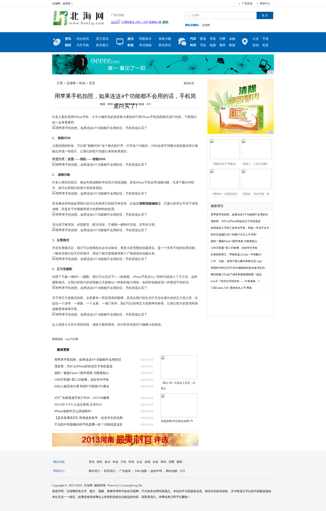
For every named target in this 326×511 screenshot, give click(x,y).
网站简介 (94, 471)
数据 (232, 45)
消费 (222, 38)
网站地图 (171, 471)
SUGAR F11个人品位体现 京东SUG (78, 404)
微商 (222, 45)
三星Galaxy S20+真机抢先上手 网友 (231, 287)
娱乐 (107, 461)
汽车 (123, 461)
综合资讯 (83, 38)
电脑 (213, 45)
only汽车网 (71, 339)
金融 (232, 38)
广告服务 (125, 471)
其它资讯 (102, 38)
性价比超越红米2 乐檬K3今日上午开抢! (234, 234)
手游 (265, 38)
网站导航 (59, 461)
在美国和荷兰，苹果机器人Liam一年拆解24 (236, 254)
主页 (60, 83)
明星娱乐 (145, 38)
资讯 (91, 461)
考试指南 (145, 45)
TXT (182, 471)
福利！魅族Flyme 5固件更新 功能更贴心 (81, 373)
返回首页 (189, 83)
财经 (99, 461)
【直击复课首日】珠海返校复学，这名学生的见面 (88, 418)
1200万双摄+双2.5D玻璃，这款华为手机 (81, 379)
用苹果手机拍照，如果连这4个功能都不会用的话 (87, 359)
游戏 (256, 45)
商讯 (163, 461)
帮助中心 (265, 3)
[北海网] (78, 25)
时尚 (131, 461)
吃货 (265, 45)
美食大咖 (165, 38)
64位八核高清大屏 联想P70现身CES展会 (81, 386)
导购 (213, 38)
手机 (203, 45)
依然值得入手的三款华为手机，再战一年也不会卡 (240, 227)
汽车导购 (83, 45)
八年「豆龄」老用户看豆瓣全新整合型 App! (236, 261)
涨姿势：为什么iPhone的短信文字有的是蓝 (83, 366)
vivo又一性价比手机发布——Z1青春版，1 (235, 281)
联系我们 (110, 471)
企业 (256, 38)
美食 (155, 461)
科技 (82, 83)
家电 (203, 38)
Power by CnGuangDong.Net (125, 485)
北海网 (206, 25)
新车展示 (102, 45)
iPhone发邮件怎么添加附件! (73, 411)
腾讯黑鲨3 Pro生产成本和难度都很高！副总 (236, 274)
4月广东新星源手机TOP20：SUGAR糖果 (82, 398)
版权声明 (156, 471)
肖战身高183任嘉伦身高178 (177, 421)
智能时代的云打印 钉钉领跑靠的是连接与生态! (238, 267)
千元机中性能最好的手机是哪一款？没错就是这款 (88, 424)
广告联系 (247, 3)
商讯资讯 (165, 45)
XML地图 (141, 471)
